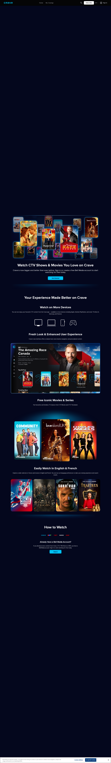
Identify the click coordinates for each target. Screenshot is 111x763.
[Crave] (8, 3)
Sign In (55, 552)
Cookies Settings (78, 760)
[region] (55, 760)
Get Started (55, 278)
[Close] (108, 760)
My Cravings (49, 3)
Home (41, 3)
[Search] (81, 3)
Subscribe (89, 3)
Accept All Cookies (90, 760)
